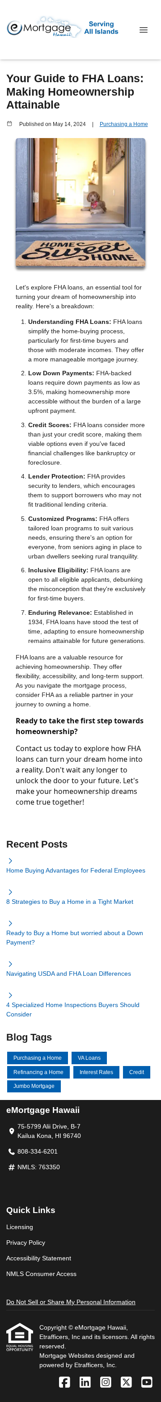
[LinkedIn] (85, 1382)
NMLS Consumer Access (41, 1273)
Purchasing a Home (124, 124)
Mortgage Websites (67, 1355)
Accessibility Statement (38, 1258)
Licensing (19, 1226)
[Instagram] (106, 1382)
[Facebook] (64, 1382)
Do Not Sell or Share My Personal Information (71, 1301)
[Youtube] (147, 1382)
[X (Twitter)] (126, 1382)
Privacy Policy (25, 1242)
